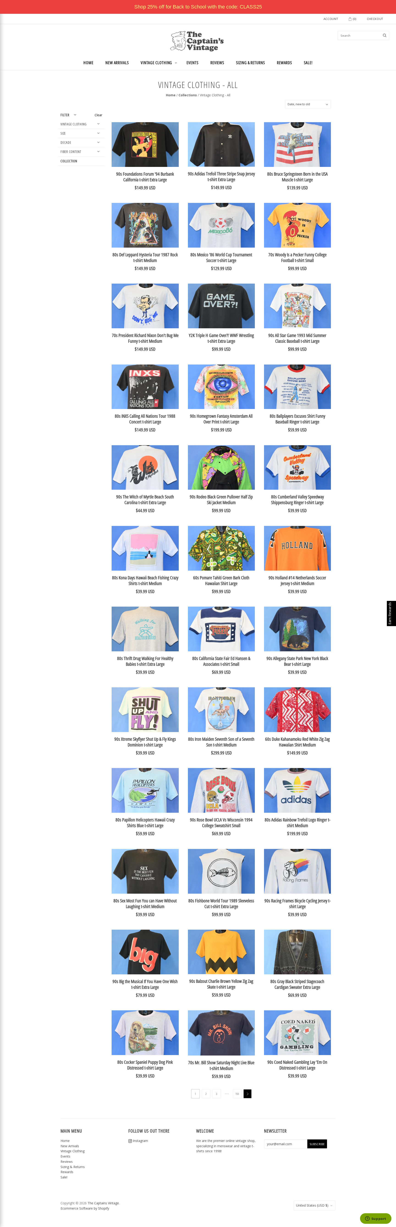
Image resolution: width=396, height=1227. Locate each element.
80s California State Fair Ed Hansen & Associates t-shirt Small (221, 661)
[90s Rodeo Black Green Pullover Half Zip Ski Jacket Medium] (221, 467)
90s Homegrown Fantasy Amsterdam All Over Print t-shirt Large (221, 419)
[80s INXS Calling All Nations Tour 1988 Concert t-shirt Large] (145, 387)
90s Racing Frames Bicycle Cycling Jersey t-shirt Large (297, 903)
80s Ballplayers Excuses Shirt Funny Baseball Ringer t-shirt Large (297, 419)
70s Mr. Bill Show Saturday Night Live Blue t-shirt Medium (221, 1065)
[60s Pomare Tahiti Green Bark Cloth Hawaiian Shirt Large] (221, 548)
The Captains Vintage (103, 1203)
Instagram (140, 1141)
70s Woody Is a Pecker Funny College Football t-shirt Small (297, 257)
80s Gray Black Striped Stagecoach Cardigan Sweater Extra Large (297, 984)
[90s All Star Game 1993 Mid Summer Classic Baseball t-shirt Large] (297, 306)
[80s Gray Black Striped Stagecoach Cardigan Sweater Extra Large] (297, 952)
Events (192, 62)
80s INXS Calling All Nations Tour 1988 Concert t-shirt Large (145, 419)
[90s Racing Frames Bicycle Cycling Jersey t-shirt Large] (297, 871)
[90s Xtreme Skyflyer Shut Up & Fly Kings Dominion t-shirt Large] (145, 709)
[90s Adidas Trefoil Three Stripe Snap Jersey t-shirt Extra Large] (221, 144)
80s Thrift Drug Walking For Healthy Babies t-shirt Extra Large (145, 661)
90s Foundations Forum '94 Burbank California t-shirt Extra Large (145, 177)
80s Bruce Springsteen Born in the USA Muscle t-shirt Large (297, 177)
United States (312, 1205)
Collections (188, 95)
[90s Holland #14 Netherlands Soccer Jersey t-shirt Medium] (297, 548)
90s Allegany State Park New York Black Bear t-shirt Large (297, 661)
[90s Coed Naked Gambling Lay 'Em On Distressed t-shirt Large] (297, 1032)
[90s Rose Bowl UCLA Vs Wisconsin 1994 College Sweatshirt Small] (221, 790)
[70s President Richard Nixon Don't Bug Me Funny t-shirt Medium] (145, 306)
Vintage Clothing (156, 62)
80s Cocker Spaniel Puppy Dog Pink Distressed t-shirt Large (145, 1065)
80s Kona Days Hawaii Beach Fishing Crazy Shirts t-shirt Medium (145, 580)
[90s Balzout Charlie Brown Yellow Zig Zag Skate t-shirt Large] (221, 952)
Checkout (375, 19)
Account (331, 19)
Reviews (217, 62)
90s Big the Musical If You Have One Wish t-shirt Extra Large (145, 984)
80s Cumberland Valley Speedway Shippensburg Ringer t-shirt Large (297, 500)
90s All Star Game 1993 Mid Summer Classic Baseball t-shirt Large (297, 338)
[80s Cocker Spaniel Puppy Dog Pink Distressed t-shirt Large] (145, 1032)
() (354, 19)
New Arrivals (117, 62)
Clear (98, 115)
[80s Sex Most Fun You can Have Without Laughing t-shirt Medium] (145, 871)
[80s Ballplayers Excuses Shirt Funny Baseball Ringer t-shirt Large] (297, 387)
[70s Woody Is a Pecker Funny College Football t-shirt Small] (297, 225)
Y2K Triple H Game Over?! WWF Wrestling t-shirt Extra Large (221, 338)
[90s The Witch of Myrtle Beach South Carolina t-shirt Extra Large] (145, 467)
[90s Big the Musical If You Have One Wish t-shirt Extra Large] (145, 952)
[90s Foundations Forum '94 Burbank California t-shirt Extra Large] (145, 144)
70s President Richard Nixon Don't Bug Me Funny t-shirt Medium (145, 338)
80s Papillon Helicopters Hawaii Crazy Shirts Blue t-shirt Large (145, 823)
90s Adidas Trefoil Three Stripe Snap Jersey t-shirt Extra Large (221, 176)
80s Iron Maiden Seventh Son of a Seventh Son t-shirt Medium (221, 742)
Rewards (284, 62)
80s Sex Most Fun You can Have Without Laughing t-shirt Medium (145, 903)
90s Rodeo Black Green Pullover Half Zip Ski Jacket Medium (221, 500)
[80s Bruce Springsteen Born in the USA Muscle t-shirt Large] (297, 144)
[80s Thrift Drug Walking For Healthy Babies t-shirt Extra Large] (145, 629)
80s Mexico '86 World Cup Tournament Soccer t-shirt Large (221, 257)
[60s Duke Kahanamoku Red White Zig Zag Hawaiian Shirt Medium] (297, 709)
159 (237, 1094)
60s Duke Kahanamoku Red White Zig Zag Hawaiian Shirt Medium (297, 742)
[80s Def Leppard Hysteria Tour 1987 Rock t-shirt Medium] (145, 225)
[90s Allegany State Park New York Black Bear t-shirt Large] (297, 629)
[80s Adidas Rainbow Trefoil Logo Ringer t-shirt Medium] (297, 790)
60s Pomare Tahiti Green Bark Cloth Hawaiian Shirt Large (221, 580)
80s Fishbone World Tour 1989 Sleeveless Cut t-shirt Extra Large (221, 903)
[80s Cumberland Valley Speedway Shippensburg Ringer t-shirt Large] (297, 467)
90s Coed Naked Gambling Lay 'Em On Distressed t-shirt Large (297, 1065)
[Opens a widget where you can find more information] (375, 1219)
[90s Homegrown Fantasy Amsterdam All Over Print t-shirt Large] (221, 387)
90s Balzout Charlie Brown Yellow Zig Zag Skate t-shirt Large (221, 984)
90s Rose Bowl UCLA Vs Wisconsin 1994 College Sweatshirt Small (221, 823)
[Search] (384, 35)
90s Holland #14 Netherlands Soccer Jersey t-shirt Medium (297, 580)
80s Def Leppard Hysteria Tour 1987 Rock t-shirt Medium (145, 257)
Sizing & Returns (250, 62)
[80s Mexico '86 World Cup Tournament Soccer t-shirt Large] (221, 225)
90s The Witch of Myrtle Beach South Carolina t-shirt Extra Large (145, 500)
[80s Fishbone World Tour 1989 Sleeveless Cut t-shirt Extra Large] (221, 871)
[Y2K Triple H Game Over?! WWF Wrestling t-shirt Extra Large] (221, 306)
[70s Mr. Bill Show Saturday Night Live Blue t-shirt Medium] (221, 1033)
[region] (198, 7)
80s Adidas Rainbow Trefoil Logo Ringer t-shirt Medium (297, 823)
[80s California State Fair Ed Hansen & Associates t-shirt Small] (221, 629)
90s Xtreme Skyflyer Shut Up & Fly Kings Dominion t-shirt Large (145, 742)
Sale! (308, 62)
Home (88, 62)
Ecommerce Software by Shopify (84, 1208)
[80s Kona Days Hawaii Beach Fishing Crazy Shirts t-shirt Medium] (145, 548)
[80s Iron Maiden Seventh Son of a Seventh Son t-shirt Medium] (221, 709)
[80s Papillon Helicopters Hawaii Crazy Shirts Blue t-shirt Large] (145, 790)
